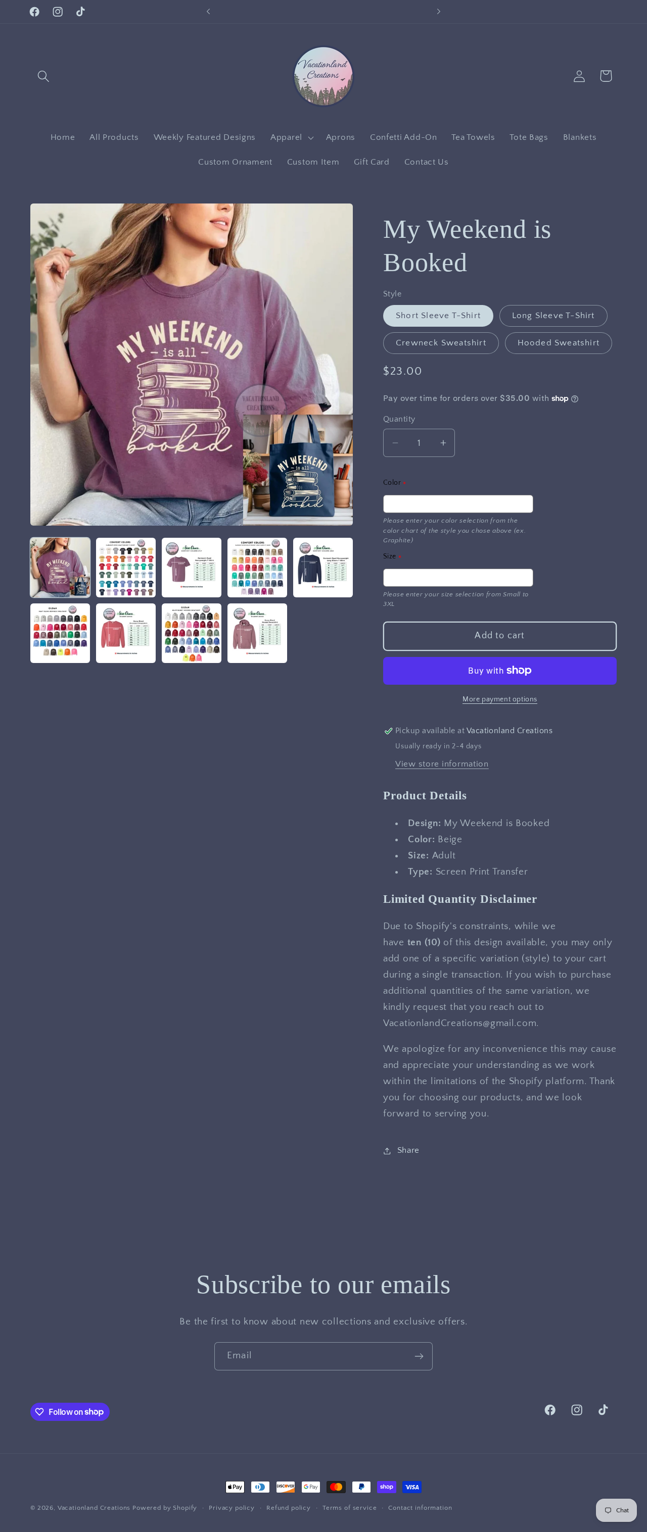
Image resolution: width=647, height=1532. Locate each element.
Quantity (399, 419)
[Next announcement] (439, 11)
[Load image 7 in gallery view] (126, 633)
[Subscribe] (418, 1356)
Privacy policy (232, 1507)
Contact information (420, 1507)
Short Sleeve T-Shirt (438, 315)
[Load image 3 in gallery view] (191, 567)
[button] (43, 76)
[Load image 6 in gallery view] (60, 633)
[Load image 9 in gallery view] (257, 633)
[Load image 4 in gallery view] (257, 567)
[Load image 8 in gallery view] (191, 633)
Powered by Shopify (164, 1507)
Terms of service (349, 1507)
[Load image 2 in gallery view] (126, 567)
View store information (442, 764)
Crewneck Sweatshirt (441, 342)
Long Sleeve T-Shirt (553, 315)
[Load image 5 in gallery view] (323, 567)
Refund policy (288, 1507)
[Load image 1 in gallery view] (60, 567)
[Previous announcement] (208, 11)
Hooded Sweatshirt (558, 342)
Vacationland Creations (95, 1507)
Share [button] (408, 1150)
